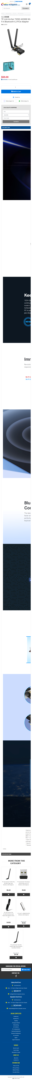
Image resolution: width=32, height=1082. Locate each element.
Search (26, 8)
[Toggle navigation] (27, 4)
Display (16, 1021)
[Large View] (8, 66)
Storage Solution (16, 1023)
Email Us (17, 97)
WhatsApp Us (25, 101)
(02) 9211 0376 (17, 1005)
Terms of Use (16, 1066)
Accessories (16, 1035)
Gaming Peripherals (16, 1031)
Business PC (16, 1018)
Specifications (6, 854)
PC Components (16, 1029)
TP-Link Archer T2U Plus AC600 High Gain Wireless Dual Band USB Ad (16, 946)
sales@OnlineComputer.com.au (17, 994)
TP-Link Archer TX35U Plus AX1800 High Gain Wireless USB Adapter (8, 883)
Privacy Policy (16, 1068)
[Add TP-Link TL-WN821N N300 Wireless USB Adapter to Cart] (23, 926)
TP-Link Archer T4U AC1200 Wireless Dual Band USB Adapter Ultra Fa (8, 915)
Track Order (16, 1050)
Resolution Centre (16, 1052)
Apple (16, 1038)
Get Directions (17, 985)
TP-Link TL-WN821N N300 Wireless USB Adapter (23, 914)
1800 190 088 (18, 2)
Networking (16, 1025)
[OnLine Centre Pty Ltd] (10, 4)
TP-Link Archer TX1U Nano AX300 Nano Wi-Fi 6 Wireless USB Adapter (23, 883)
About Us (16, 1058)
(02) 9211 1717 (17, 991)
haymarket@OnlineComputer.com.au (17, 1008)
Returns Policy (16, 1070)
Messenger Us (10, 101)
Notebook (16, 1016)
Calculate (16, 122)
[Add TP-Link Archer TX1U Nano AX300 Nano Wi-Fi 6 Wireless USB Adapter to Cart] (23, 894)
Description (6, 128)
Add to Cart (17, 92)
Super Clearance (16, 1040)
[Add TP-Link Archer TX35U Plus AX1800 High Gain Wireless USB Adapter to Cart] (8, 894)
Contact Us (16, 1060)
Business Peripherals (16, 1033)
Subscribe (26, 970)
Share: (3, 17)
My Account (16, 1048)
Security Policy (16, 1072)
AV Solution (16, 1027)
